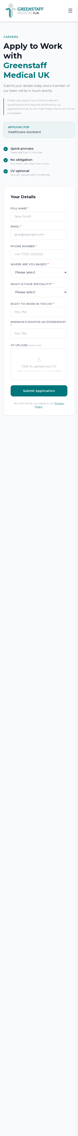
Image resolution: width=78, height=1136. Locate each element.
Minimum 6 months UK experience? (38, 323)
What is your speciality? (32, 284)
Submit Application (39, 391)
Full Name (20, 208)
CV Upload (26, 345)
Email (16, 226)
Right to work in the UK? (32, 303)
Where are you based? (30, 264)
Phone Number (24, 246)
